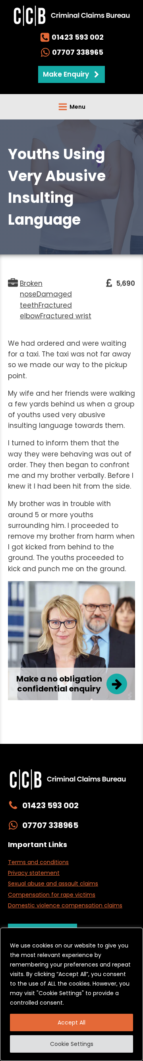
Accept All (71, 1022)
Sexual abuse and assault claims (53, 884)
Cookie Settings (71, 1044)
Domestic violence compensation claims (65, 905)
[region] (71, 994)
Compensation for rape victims (51, 895)
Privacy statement (34, 873)
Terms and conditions (38, 862)
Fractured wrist (65, 316)
